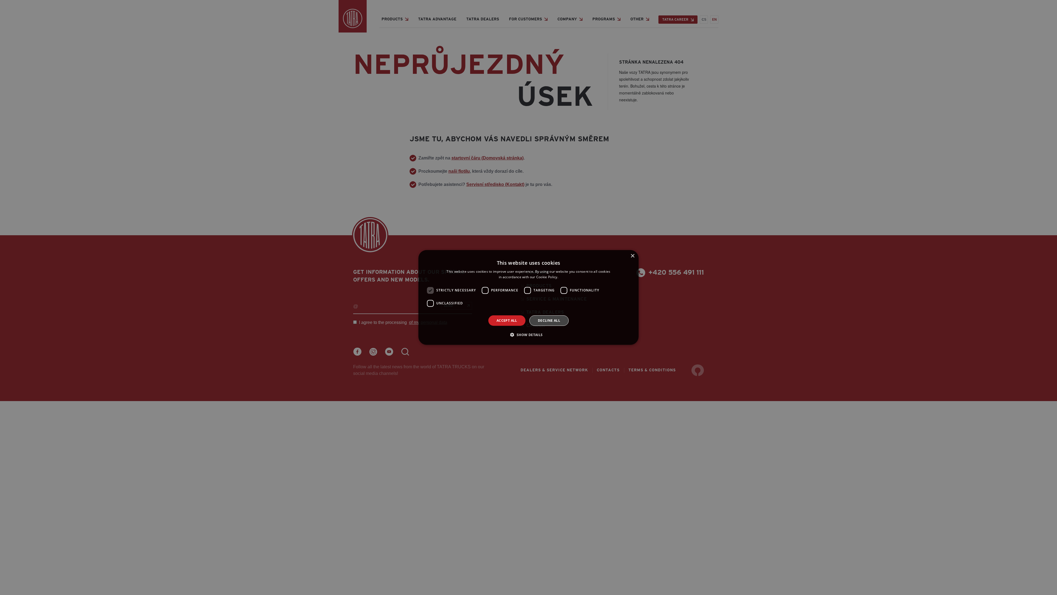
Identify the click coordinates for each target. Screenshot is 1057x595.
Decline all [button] (549, 320)
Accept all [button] (507, 320)
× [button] (632, 256)
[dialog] (528, 297)
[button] (528, 334)
